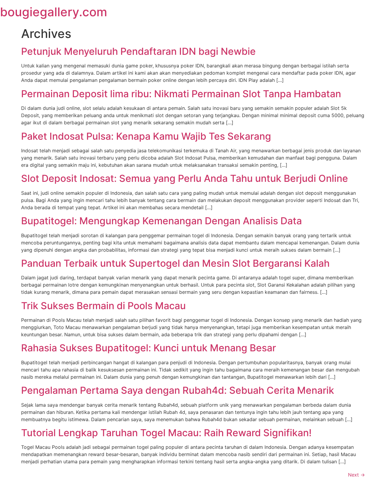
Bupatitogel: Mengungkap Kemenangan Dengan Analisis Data (161, 221)
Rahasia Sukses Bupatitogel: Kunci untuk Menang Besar (148, 348)
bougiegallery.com (53, 12)
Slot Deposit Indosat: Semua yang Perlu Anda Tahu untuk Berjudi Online (184, 178)
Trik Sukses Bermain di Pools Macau (103, 306)
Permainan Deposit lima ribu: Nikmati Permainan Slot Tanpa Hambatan (181, 94)
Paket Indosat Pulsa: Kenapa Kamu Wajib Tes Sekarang (146, 136)
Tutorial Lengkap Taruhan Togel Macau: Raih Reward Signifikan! (166, 433)
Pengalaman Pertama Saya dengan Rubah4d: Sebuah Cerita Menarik (177, 390)
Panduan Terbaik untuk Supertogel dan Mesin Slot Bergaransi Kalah (175, 263)
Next (356, 475)
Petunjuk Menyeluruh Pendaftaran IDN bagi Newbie (138, 51)
